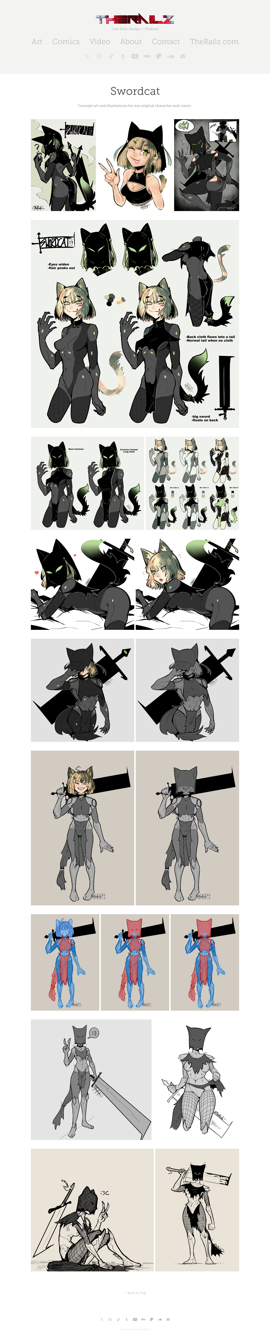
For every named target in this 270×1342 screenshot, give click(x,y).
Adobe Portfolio (141, 1329)
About (131, 41)
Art (37, 41)
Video (100, 41)
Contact (166, 41)
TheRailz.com (214, 41)
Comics (66, 41)
